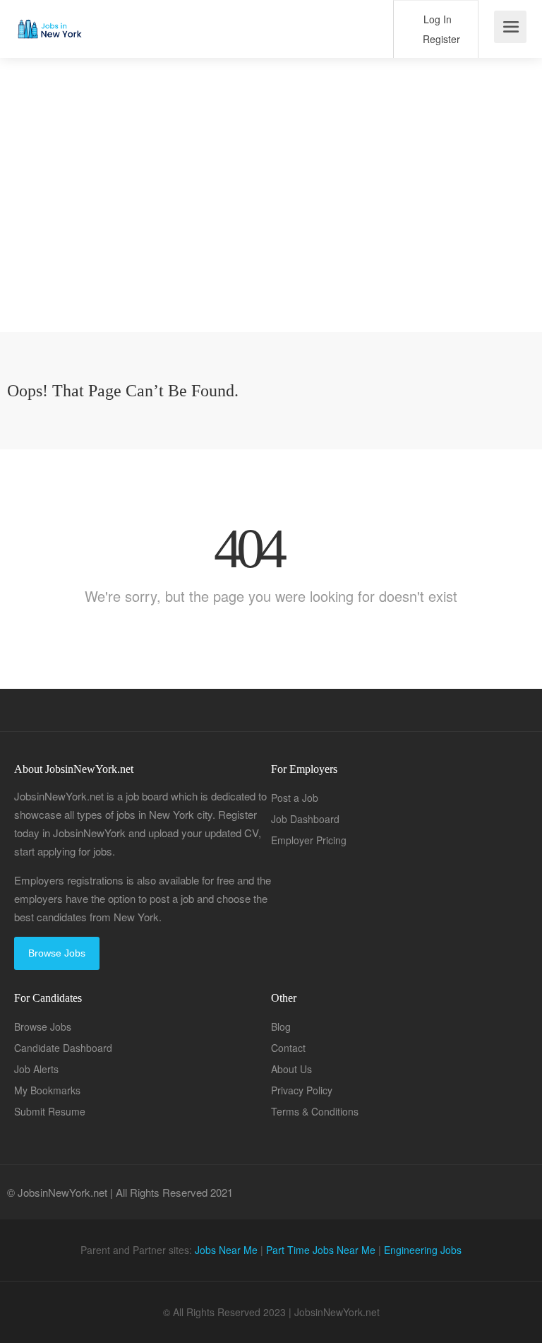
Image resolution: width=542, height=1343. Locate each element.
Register (440, 39)
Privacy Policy (301, 1090)
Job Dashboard (305, 819)
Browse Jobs (56, 953)
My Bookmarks (47, 1090)
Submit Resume (49, 1111)
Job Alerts (36, 1069)
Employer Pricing (309, 840)
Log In (436, 19)
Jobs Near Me (226, 1250)
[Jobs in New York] (49, 18)
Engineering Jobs (423, 1250)
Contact (288, 1048)
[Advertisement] (271, 233)
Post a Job (294, 798)
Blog (281, 1026)
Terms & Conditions (315, 1111)
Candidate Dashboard (63, 1048)
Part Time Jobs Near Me (320, 1250)
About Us (291, 1069)
